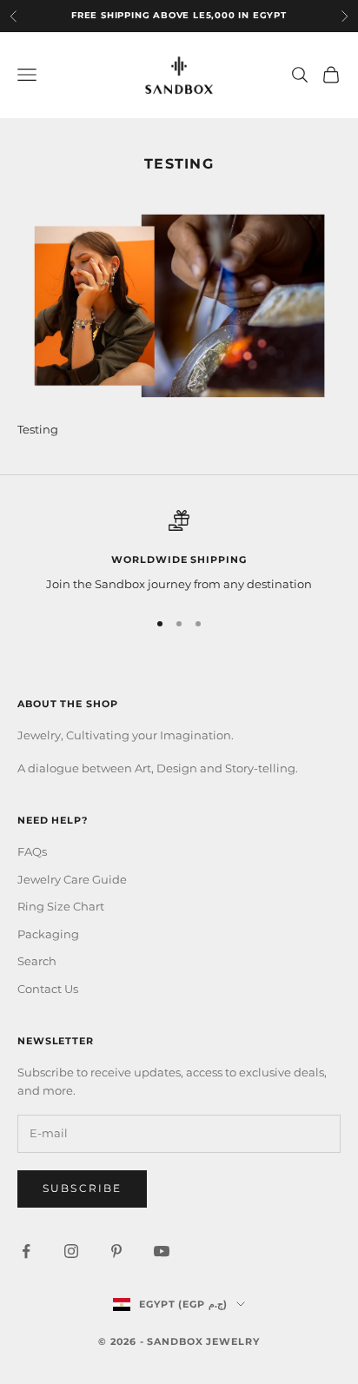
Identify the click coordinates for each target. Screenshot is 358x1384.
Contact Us (47, 989)
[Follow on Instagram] (71, 1251)
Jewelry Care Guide (72, 879)
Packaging (48, 934)
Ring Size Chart (60, 906)
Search (36, 961)
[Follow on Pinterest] (116, 1251)
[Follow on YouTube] (161, 1251)
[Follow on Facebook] (26, 1251)
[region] (179, 551)
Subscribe (82, 1188)
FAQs (32, 851)
